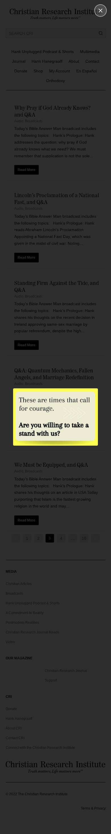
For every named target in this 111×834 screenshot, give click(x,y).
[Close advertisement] (100, 10)
